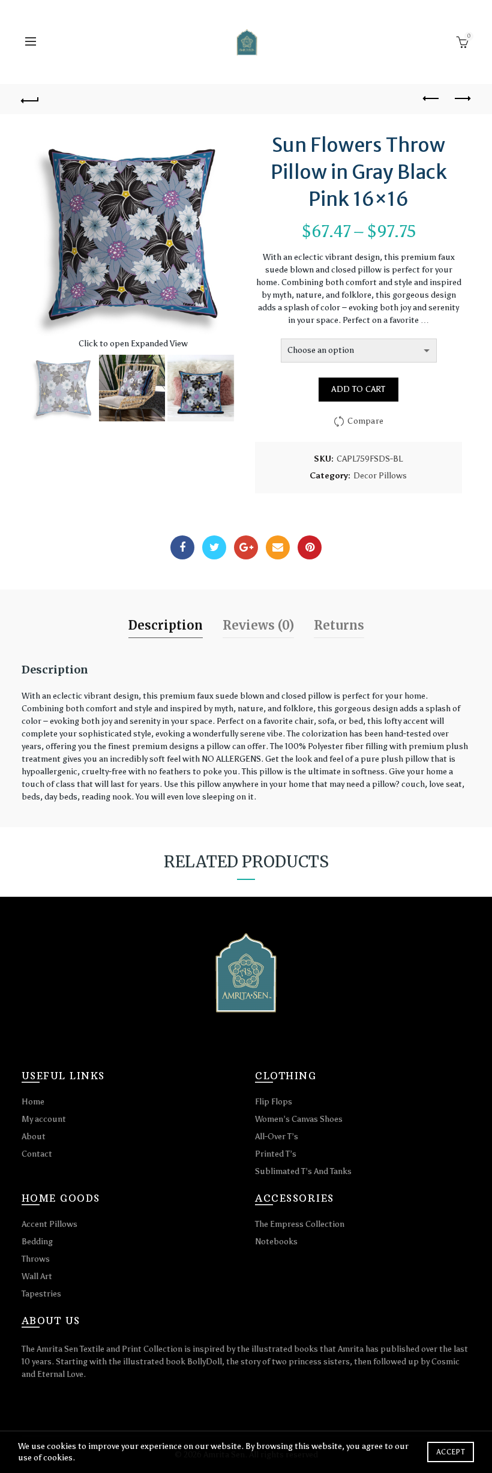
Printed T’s (275, 1154)
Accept (450, 1452)
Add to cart (358, 389)
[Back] (31, 99)
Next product (462, 99)
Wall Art (37, 1276)
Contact (37, 1154)
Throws (36, 1259)
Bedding (37, 1242)
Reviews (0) (258, 625)
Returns (339, 625)
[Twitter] (214, 547)
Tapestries (41, 1294)
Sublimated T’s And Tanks (303, 1171)
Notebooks (276, 1242)
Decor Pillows (380, 476)
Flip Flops (273, 1102)
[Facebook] (182, 547)
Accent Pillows (49, 1224)
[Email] (278, 547)
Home (33, 1102)
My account (44, 1119)
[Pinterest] (310, 547)
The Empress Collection (299, 1224)
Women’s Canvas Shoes (299, 1119)
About (34, 1136)
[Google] (246, 547)
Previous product (432, 99)
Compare (365, 421)
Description (165, 625)
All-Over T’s (276, 1136)
